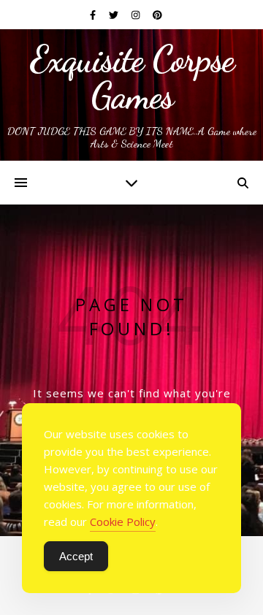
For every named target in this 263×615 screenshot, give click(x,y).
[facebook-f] (94, 14)
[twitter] (115, 14)
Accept (76, 556)
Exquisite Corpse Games (132, 77)
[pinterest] (157, 14)
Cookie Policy (123, 521)
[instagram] (137, 14)
